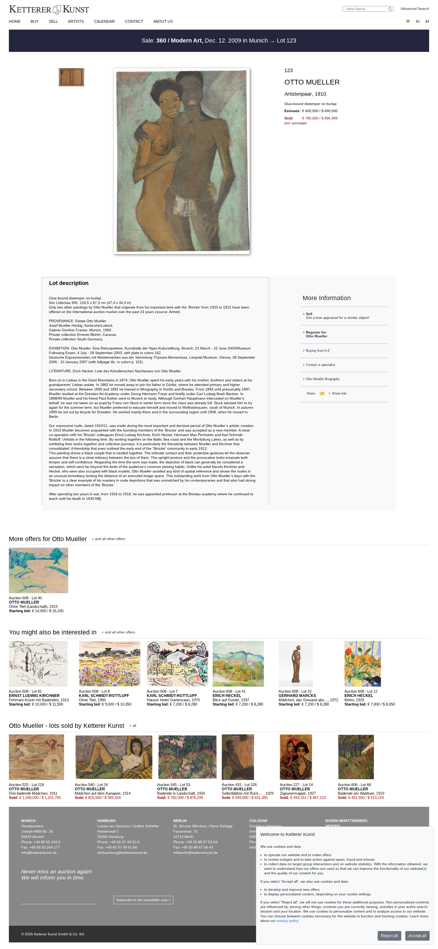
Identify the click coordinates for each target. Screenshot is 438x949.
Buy (35, 21)
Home (15, 21)
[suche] (391, 9)
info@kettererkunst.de (39, 853)
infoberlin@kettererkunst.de (195, 853)
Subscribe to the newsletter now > (143, 900)
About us (163, 21)
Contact (134, 21)
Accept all (417, 936)
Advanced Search (415, 9)
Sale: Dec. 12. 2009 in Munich (205, 40)
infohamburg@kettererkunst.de (122, 853)
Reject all (389, 936)
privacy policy (287, 921)
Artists (76, 21)
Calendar (104, 21)
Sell (53, 21)
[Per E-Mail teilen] (320, 393)
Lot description (68, 283)
